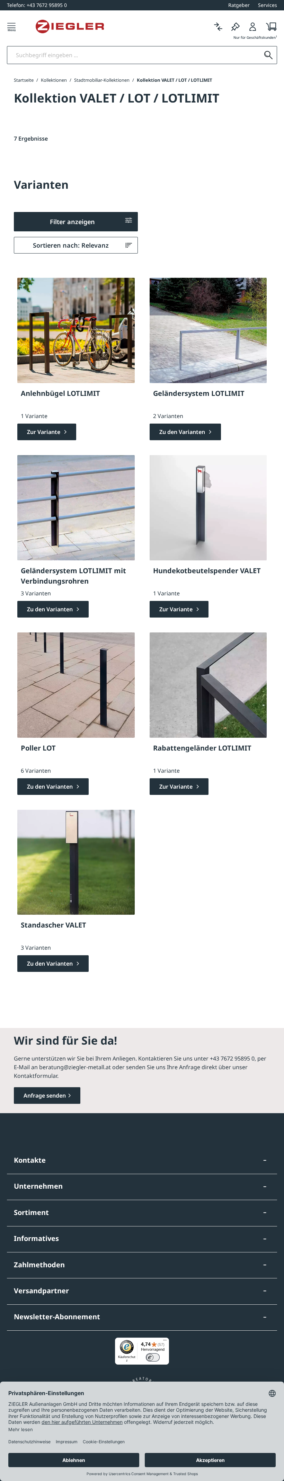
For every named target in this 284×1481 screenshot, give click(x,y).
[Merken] (235, 26)
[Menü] (11, 26)
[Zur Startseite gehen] (70, 27)
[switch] (153, 1357)
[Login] (252, 26)
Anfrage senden (45, 1095)
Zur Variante (44, 432)
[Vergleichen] (218, 26)
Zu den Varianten (182, 432)
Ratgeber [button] (239, 5)
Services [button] (267, 5)
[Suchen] (268, 55)
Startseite (24, 80)
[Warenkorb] (269, 26)
